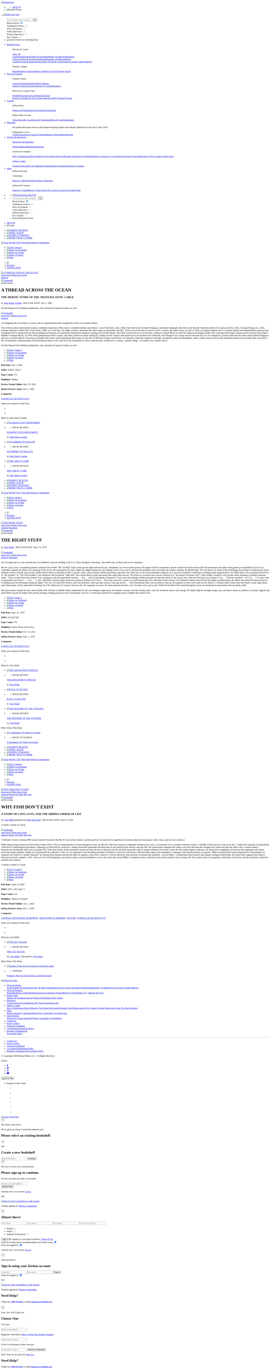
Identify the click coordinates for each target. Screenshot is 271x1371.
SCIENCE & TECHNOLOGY (15, 399)
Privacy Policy (13, 1023)
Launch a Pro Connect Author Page (93, 1008)
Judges (71, 120)
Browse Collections (21, 180)
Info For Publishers (53, 1018)
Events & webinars (75, 166)
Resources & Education (22, 142)
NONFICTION (14, 268)
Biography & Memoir (55, 59)
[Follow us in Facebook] (7, 1065)
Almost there (7, 1187)
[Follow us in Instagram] (8, 1070)
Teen (38, 83)
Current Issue (18, 134)
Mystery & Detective (56, 56)
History (68, 59)
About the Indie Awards (23, 120)
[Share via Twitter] (15, 252)
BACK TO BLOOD (16, 699)
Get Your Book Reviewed (53, 156)
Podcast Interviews (15, 34)
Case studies (35, 166)
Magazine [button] (11, 122)
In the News (31, 98)
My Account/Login (58, 1013)
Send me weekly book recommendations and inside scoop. (27, 1242)
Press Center (39, 1018)
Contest (25, 1018)
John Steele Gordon (13, 303)
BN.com (27, 794)
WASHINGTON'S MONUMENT (22, 432)
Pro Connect (12, 37)
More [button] (9, 168)
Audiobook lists (38, 71)
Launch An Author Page (70, 190)
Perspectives (24, 95)
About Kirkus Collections (41, 180)
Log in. (28, 1191)
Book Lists (21, 993)
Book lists (26, 71)
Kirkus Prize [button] (12, 995)
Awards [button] (10, 101)
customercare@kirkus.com (41, 1302)
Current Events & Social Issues (26, 62)
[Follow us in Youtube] (8, 1073)
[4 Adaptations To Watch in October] (24, 732)
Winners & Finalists (21, 110)
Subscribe (68, 134)
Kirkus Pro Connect (41, 1013)
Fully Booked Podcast (62, 98)
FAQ (31, 1018)
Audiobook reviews (16, 26)
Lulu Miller (9, 820)
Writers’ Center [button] (13, 1005)
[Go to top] (7, 1078)
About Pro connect (50, 190)
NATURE (71, 918)
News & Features (15, 29)
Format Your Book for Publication (80, 156)
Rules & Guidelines (59, 120)
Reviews (11, 265)
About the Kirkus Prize (40, 110)
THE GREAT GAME (17, 471)
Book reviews (13, 23)
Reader (10, 1228)
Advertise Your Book (132, 156)
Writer (10, 1231)
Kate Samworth (34, 820)
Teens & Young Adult (73, 62)
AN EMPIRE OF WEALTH (20, 451)
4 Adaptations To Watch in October (22, 742)
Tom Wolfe (9, 547)
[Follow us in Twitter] (8, 1068)
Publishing (30, 147)
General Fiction (19, 83)
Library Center (19, 161)
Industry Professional (16, 1234)
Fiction (26, 56)
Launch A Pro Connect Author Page (158, 156)
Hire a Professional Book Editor (21, 1008)
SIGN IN (16, 7)
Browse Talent (34, 190)
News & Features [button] (14, 74)
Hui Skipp (38, 956)
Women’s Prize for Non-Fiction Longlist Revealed (29, 975)
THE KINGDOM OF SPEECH (21, 680)
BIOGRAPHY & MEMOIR (52, 918)
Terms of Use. (46, 1239)
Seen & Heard (43, 95)
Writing (15, 147)
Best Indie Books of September (35, 242)
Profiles (15, 95)
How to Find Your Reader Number (37, 1334)
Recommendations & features (54, 166)
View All (16, 54)
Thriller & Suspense (38, 56)
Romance (70, 56)
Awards (33, 95)
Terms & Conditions (16, 1026)
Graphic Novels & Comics (52, 62)
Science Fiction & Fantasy (24, 59)
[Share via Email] (15, 255)
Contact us (11, 1021)
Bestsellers (17, 71)
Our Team (17, 1018)
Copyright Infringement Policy (20, 1028)
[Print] (10, 257)
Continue (32, 1159)
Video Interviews (15, 31)
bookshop (13, 528)
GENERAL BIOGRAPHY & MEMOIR (19, 918)
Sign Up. (30, 1354)
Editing (22, 147)
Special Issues (30, 134)
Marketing (39, 147)
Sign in (5, 1239)
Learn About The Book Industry (123, 1008)
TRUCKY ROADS (16, 951)
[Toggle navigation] (2, 15)
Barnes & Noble (16, 794)
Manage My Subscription (38, 1003)
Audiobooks (17, 56)
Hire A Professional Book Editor (26, 156)
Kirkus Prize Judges (54, 998)
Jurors (53, 110)
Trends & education (21, 166)
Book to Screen (19, 98)
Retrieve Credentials (36, 1350)
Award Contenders (42, 120)
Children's (87, 62)
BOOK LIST (15, 242)
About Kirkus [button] (13, 1016)
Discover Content (20, 190)
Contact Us (12, 1041)
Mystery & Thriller (44, 86)
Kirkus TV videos (85, 993)
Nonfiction (40, 59)
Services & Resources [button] (16, 137)
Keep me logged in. (10, 1245)
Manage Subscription (54, 134)
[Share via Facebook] (17, 250)
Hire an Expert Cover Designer (109, 156)
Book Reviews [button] (13, 44)
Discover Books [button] (14, 985)
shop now (5, 275)
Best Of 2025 (51, 71)
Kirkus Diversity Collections (19, 1013)
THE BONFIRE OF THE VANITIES (24, 718)
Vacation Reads (64, 71)
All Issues (41, 134)
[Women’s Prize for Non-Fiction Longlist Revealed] (30, 966)
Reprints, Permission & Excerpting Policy (17, 1032)
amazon (4, 277)
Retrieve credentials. (28, 1206)
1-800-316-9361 (16, 1302)
